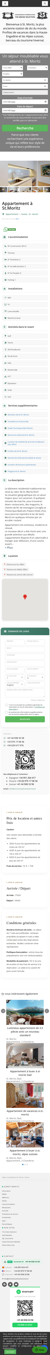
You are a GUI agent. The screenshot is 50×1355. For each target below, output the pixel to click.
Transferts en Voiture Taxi (18, 421)
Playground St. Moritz (17, 471)
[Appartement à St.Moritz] (25, 173)
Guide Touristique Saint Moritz (20, 428)
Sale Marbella (7, 1235)
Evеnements (6, 1217)
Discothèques (7, 1224)
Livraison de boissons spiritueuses (22, 464)
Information (6, 1191)
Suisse (24, 214)
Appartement (12, 214)
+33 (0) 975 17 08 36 (23, 1271)
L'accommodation (8, 1204)
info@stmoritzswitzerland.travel (22, 788)
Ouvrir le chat (25, 1325)
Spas (4, 1221)
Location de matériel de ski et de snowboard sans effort (26, 443)
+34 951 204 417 (21, 1267)
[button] (25, 597)
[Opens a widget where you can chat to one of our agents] (39, 1350)
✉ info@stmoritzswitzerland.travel (15, 1279)
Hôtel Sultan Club (8, 1245)
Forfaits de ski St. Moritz (17, 451)
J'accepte (10, 1351)
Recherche (25, 128)
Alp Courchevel (7, 1238)
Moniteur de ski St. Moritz (18, 414)
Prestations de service (10, 1214)
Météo (4, 1194)
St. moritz (33, 214)
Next (47, 189)
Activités (5, 1211)
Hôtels (4, 1201)
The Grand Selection (9, 1232)
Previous (3, 189)
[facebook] (4, 1284)
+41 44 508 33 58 (21, 1274)
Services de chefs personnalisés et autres (24, 458)
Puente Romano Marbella (11, 1242)
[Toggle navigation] (45, 3)
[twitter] (10, 1284)
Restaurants (6, 1208)
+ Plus (9, 547)
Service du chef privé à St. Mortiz (21, 435)
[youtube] (16, 1284)
